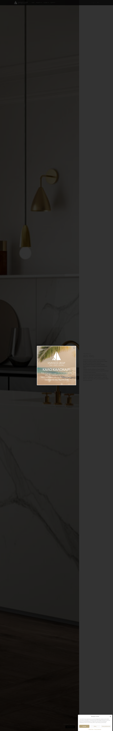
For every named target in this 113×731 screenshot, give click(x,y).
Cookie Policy (91, 729)
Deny (95, 726)
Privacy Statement (97, 729)
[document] (56, 365)
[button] (110, 716)
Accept (84, 726)
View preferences (106, 726)
